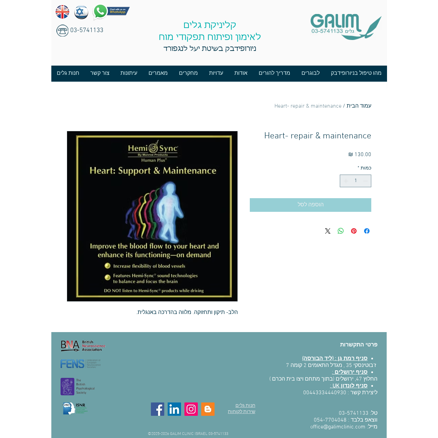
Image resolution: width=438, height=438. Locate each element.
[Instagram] (191, 409)
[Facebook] (157, 409)
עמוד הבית (359, 106)
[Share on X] (328, 231)
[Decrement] (366, 181)
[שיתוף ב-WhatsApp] (341, 231)
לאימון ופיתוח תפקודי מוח (210, 37)
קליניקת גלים (209, 25)
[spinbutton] (355, 181)
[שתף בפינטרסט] (354, 231)
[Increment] (345, 181)
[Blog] (208, 409)
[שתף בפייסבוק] (367, 231)
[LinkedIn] (174, 409)
